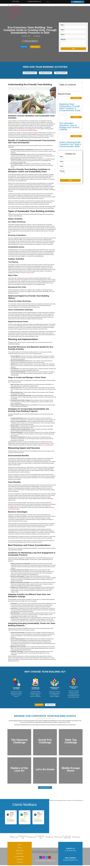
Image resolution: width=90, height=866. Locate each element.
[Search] (68, 2)
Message (63, 39)
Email (62, 29)
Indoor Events (19, 853)
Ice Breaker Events (19, 856)
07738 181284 (15, 1)
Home (33, 5)
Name (62, 24)
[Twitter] (46, 857)
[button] (80, 85)
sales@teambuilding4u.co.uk (34, 1)
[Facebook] (40, 857)
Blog (73, 5)
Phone (62, 34)
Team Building (36, 36)
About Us (39, 5)
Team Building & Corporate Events (50, 5)
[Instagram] (43, 857)
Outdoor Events (19, 850)
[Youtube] (49, 857)
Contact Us (78, 5)
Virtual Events (19, 859)
